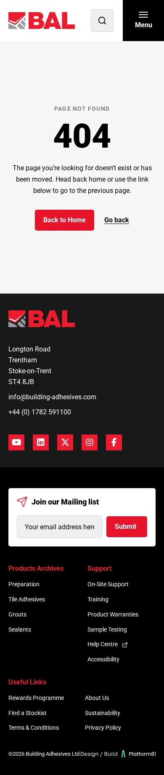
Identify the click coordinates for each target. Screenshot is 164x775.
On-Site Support (108, 584)
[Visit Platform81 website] (118, 753)
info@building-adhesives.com (52, 397)
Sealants (19, 629)
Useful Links (27, 682)
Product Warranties (112, 614)
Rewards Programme (36, 697)
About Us (97, 697)
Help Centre (102, 644)
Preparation (24, 584)
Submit (125, 527)
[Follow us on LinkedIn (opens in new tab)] (41, 442)
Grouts (17, 614)
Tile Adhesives (26, 599)
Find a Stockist (27, 713)
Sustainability (102, 713)
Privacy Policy (103, 727)
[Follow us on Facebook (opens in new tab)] (114, 442)
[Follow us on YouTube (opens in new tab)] (16, 442)
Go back (116, 220)
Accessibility (103, 659)
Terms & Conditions (33, 727)
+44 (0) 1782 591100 (39, 412)
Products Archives (35, 568)
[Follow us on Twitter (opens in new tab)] (65, 442)
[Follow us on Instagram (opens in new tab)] (90, 442)
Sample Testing (107, 629)
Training (97, 599)
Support (99, 568)
